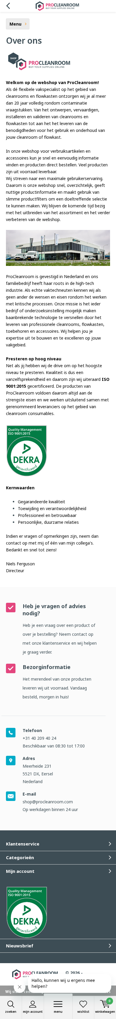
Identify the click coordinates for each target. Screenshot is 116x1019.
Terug (8, 6)
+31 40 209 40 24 (39, 738)
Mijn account (33, 1011)
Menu (58, 1011)
